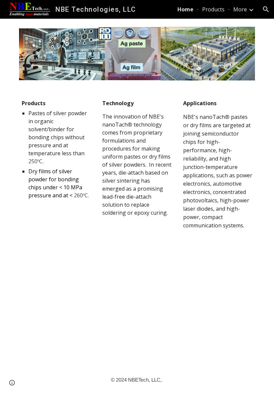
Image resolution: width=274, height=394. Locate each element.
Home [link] (185, 9)
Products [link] (213, 9)
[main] (56, 149)
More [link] (240, 9)
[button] (266, 9)
